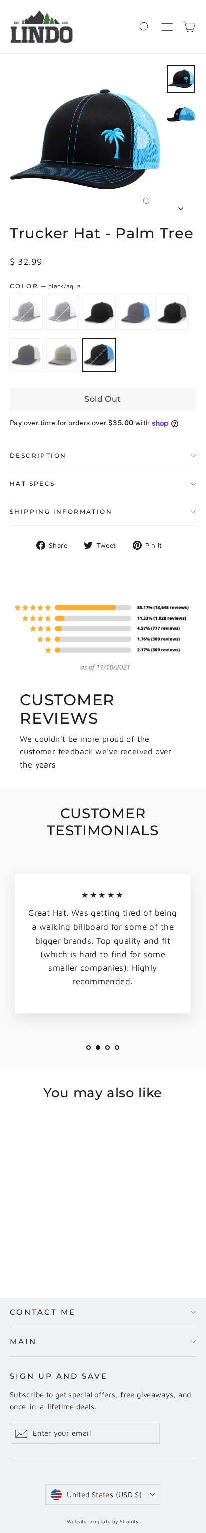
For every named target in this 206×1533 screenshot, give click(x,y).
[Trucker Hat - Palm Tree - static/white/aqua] (26, 1249)
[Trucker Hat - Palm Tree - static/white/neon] (15, 1249)
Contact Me (43, 1312)
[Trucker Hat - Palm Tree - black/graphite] (59, 1249)
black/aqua (99, 355)
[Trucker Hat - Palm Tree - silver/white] (81, 1249)
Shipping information (61, 511)
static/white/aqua (62, 312)
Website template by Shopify (103, 1521)
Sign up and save (59, 1376)
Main (23, 1341)
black (99, 312)
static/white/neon (26, 312)
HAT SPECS (33, 483)
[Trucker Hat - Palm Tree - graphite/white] (70, 1249)
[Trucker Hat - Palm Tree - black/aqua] (92, 1249)
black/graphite (172, 312)
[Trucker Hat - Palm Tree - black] (37, 1249)
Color (45, 286)
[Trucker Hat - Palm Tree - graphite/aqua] (48, 1249)
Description (38, 455)
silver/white (62, 355)
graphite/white (26, 355)
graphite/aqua (136, 312)
